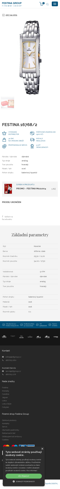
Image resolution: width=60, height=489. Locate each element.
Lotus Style (6, 404)
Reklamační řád (8, 433)
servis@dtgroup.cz (13, 371)
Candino (5, 394)
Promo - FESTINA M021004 (31, 188)
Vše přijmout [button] (23, 476)
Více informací (31, 470)
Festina (5, 388)
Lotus (4, 401)
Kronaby (5, 391)
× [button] (42, 449)
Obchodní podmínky (10, 430)
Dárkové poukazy (9, 420)
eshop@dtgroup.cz (13, 357)
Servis (4, 427)
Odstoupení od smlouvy (12, 436)
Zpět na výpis (11, 15)
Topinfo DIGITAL (51, 483)
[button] (24, 481)
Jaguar (5, 397)
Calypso (5, 407)
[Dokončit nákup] (41, 4)
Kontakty (5, 423)
